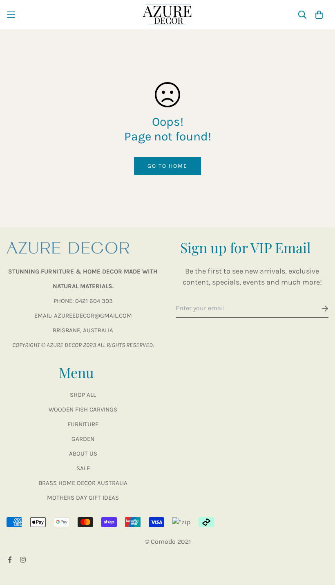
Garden (82, 439)
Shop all (83, 394)
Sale (83, 468)
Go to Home (167, 165)
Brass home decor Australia (82, 483)
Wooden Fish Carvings (83, 409)
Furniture (82, 424)
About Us (83, 453)
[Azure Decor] (167, 14)
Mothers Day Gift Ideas (83, 497)
